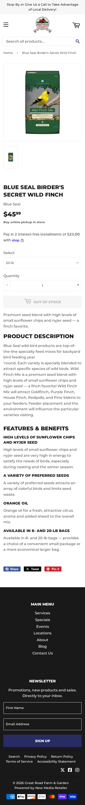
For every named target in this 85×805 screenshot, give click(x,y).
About (42, 640)
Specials (42, 620)
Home (8, 53)
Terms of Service (19, 761)
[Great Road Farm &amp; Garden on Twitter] (62, 770)
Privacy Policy (35, 756)
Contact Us (42, 653)
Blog (42, 646)
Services (42, 613)
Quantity (11, 276)
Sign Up (42, 741)
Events (42, 626)
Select (9, 253)
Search (14, 756)
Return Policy (62, 756)
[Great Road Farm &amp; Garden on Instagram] (77, 770)
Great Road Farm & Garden (47, 783)
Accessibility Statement (56, 761)
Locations (42, 633)
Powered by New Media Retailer (41, 788)
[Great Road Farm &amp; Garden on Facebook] (70, 770)
